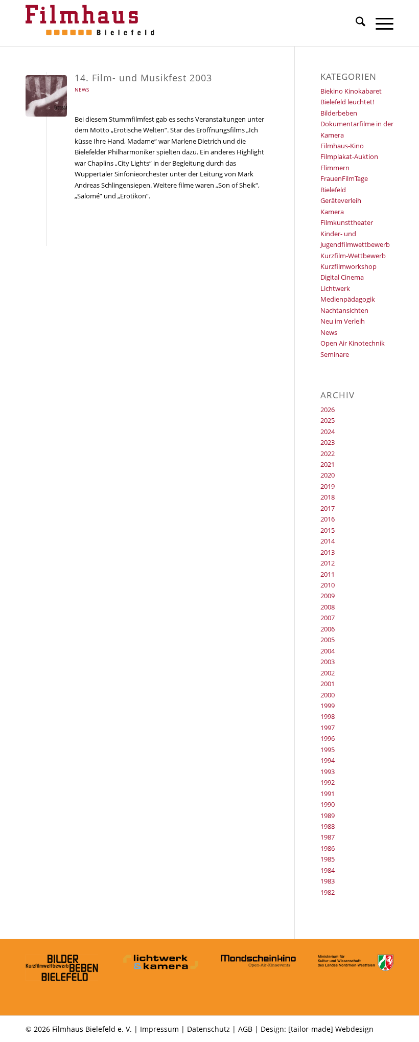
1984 (327, 870)
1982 (327, 892)
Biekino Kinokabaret (351, 91)
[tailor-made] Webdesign (331, 1029)
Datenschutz (208, 1029)
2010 (327, 585)
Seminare (334, 354)
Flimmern (335, 167)
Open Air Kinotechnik (352, 343)
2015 (327, 530)
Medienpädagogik (347, 299)
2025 (327, 420)
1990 (327, 804)
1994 (327, 760)
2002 (327, 672)
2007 (327, 617)
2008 (327, 606)
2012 (327, 563)
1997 (327, 727)
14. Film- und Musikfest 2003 (143, 78)
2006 (327, 628)
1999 (327, 705)
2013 (327, 552)
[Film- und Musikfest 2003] (46, 96)
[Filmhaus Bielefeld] (92, 23)
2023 (327, 442)
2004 (327, 650)
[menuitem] (355, 23)
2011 (327, 574)
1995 (327, 749)
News (82, 89)
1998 (327, 716)
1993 (327, 771)
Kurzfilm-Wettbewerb (353, 255)
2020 (327, 475)
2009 (327, 595)
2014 (327, 541)
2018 (327, 497)
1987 (327, 837)
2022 (327, 453)
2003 (327, 661)
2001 (327, 683)
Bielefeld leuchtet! (347, 101)
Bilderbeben (338, 113)
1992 (327, 782)
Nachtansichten (344, 310)
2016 (327, 519)
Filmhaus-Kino (342, 145)
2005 (327, 639)
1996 (327, 738)
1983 (327, 881)
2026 (327, 409)
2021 (327, 464)
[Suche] (355, 23)
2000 (327, 694)
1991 (327, 793)
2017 (327, 508)
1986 (327, 848)
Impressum (159, 1029)
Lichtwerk (335, 288)
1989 (327, 815)
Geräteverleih (340, 200)
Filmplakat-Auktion (349, 156)
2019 (327, 486)
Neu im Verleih (342, 321)
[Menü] (379, 23)
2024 (327, 431)
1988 (327, 826)
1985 (327, 859)
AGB (245, 1029)
